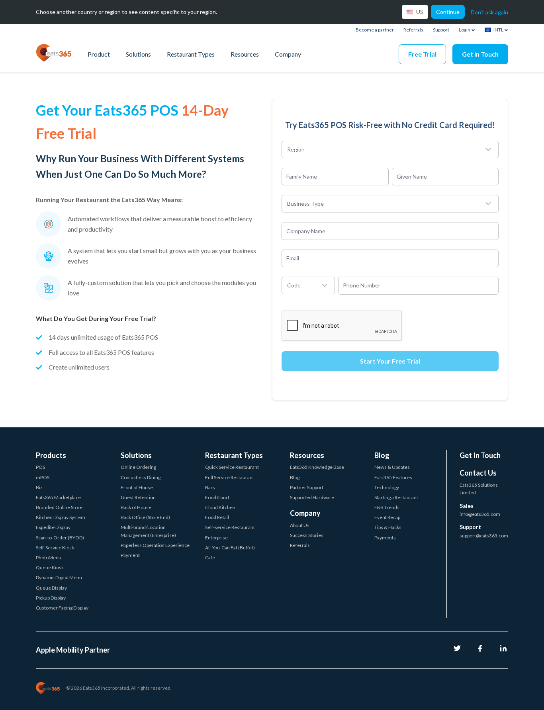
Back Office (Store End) (145, 517)
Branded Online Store (59, 507)
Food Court (217, 497)
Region (296, 149)
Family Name (301, 176)
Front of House (137, 487)
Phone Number (361, 285)
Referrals (413, 30)
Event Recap (387, 517)
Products (51, 455)
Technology (386, 487)
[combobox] (392, 149)
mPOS (42, 477)
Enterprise (216, 538)
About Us (299, 525)
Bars (210, 487)
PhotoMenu (48, 558)
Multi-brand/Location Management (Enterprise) (148, 531)
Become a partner (375, 30)
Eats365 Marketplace (58, 497)
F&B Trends (386, 507)
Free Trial (422, 54)
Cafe (210, 558)
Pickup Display (51, 598)
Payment (130, 555)
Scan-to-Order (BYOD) (60, 538)
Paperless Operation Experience (155, 545)
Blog (294, 477)
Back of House (136, 507)
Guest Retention (138, 497)
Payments (385, 538)
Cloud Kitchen (220, 507)
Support (441, 30)
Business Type (305, 203)
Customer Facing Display (62, 608)
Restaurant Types (191, 54)
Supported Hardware (312, 497)
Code (294, 285)
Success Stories (306, 535)
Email (292, 258)
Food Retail (217, 517)
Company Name (305, 230)
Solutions (138, 54)
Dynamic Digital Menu (59, 577)
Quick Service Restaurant (232, 467)
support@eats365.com (484, 536)
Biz (39, 487)
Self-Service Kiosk (55, 548)
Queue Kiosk (50, 567)
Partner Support (306, 487)
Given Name (412, 176)
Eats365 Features (393, 477)
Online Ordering (138, 467)
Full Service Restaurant (229, 477)
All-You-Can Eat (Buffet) (230, 548)
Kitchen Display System (60, 517)
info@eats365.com (480, 514)
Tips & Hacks (387, 527)
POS (40, 467)
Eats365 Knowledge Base (317, 467)
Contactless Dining (140, 477)
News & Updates (392, 467)
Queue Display (51, 588)
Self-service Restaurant (230, 527)
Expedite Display (53, 527)
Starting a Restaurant (396, 497)
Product (99, 54)
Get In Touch (480, 54)
